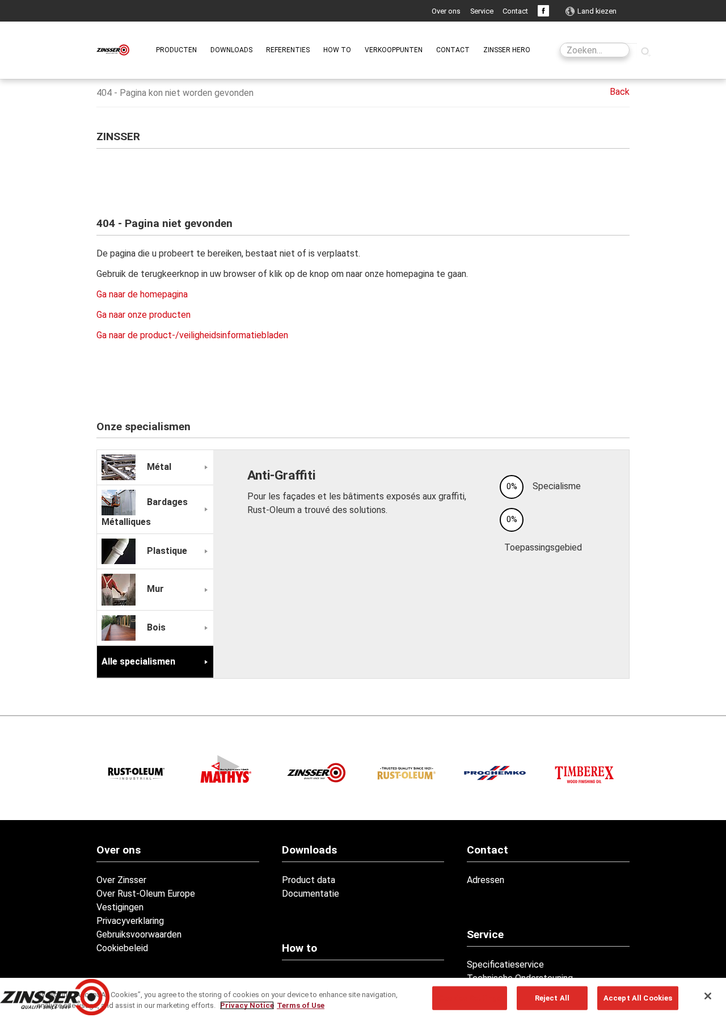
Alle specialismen (138, 661)
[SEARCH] (645, 51)
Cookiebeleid (122, 948)
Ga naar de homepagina (142, 294)
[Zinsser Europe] (315, 773)
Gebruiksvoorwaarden (139, 934)
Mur (154, 589)
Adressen (485, 880)
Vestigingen (119, 907)
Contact (515, 11)
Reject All (552, 998)
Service (481, 11)
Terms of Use (300, 1005)
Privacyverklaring (130, 920)
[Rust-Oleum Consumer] (405, 773)
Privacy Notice (247, 1005)
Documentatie (310, 893)
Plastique (166, 550)
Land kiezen (597, 11)
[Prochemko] (494, 773)
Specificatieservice (505, 964)
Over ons (446, 11)
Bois (155, 627)
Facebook (543, 10)
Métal (158, 466)
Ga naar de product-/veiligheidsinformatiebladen (192, 335)
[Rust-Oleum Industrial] (136, 773)
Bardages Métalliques (145, 512)
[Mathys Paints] (226, 769)
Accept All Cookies (637, 998)
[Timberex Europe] (584, 773)
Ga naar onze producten (143, 314)
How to (299, 948)
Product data (308, 880)
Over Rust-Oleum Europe (145, 893)
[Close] (707, 996)
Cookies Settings (469, 998)
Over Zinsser (121, 880)
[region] (363, 997)
